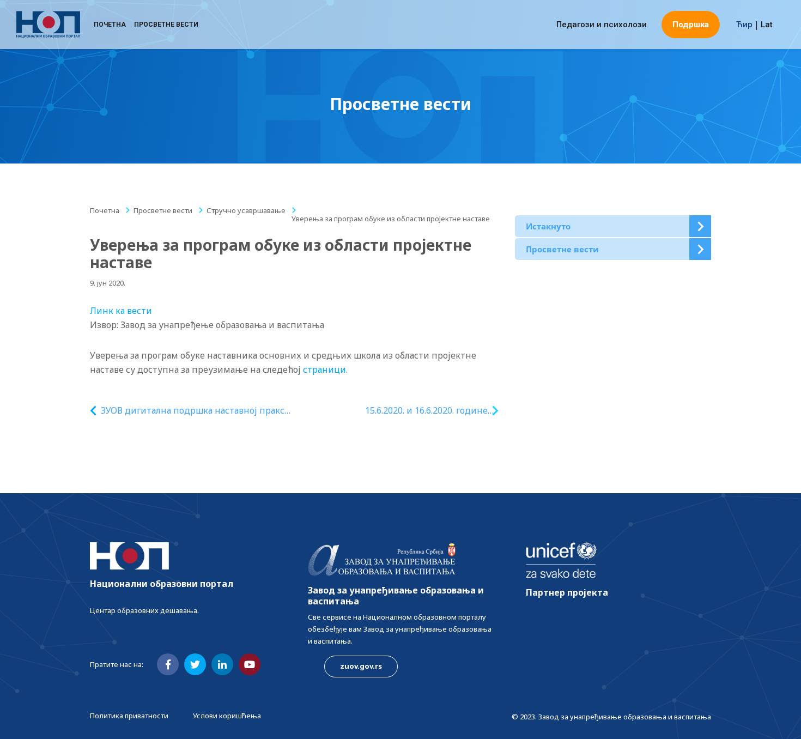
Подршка (690, 24)
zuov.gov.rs (361, 666)
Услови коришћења (227, 715)
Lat (767, 24)
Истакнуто (548, 226)
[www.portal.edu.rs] (48, 24)
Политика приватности (129, 715)
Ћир (744, 24)
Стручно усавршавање (246, 210)
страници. (325, 369)
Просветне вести (166, 24)
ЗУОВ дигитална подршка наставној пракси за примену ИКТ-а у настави (195, 410)
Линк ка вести (121, 311)
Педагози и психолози (601, 24)
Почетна (110, 24)
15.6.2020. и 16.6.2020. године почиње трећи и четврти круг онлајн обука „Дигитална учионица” (423, 410)
